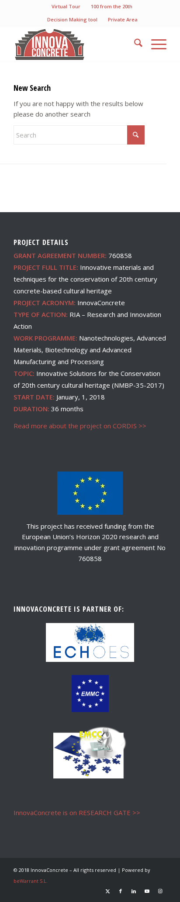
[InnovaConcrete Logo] (75, 44)
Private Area (123, 19)
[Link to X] (107, 891)
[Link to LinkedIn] (133, 891)
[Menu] (154, 44)
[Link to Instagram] (159, 891)
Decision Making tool (72, 19)
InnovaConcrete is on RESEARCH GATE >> (77, 812)
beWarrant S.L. (31, 881)
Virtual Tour (66, 6)
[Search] (133, 44)
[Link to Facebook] (120, 891)
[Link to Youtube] (146, 891)
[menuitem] (66, 6)
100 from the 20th (111, 6)
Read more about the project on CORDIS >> (80, 425)
